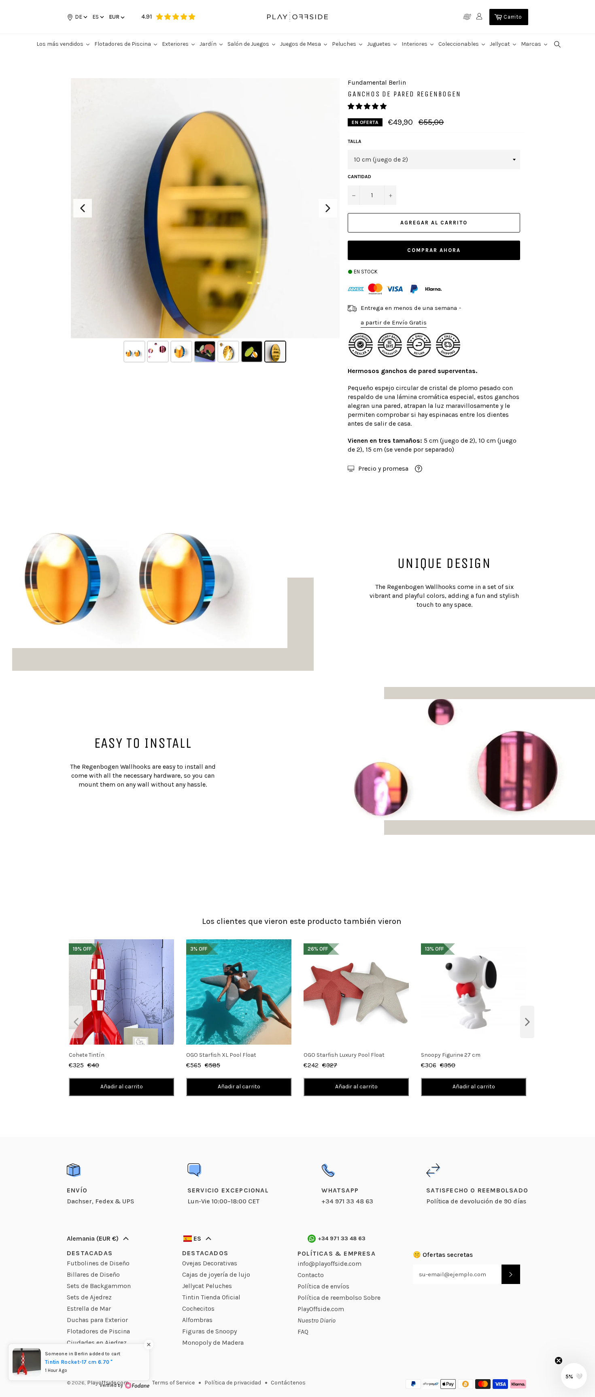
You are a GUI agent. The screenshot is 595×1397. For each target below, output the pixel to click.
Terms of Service (173, 1382)
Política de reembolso (330, 1297)
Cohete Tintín (86, 1054)
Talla (354, 141)
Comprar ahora (433, 250)
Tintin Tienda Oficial (211, 1297)
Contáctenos (288, 1382)
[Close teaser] (559, 1360)
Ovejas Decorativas (209, 1263)
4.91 (146, 16)
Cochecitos (198, 1308)
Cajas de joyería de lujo (216, 1274)
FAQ (303, 1331)
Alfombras (197, 1320)
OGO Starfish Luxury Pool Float (344, 1054)
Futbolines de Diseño (98, 1263)
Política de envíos (323, 1286)
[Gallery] (205, 221)
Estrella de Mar (89, 1308)
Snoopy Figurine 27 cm (450, 1054)
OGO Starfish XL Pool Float (221, 1054)
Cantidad (359, 176)
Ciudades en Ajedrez (97, 1342)
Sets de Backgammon (99, 1286)
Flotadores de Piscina (98, 1331)
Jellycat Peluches (207, 1286)
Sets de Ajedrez (89, 1297)
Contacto (311, 1275)
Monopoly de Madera (213, 1342)
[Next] (328, 208)
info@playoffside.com (329, 1263)
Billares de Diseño (93, 1274)
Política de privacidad (232, 1382)
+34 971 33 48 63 (342, 1238)
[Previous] (82, 208)
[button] (97, 17)
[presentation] (76, 1022)
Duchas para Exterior (97, 1320)
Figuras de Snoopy (209, 1331)
